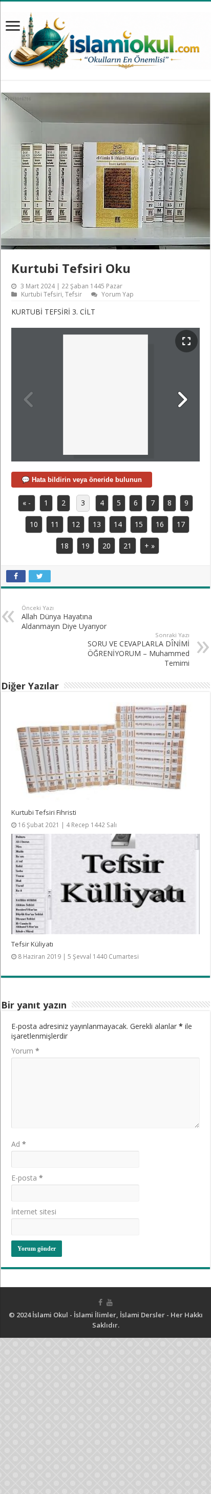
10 (34, 524)
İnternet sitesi (33, 1211)
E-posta (27, 1178)
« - (27, 503)
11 (55, 524)
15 (139, 524)
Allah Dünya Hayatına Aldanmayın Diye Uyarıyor (64, 617)
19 (85, 546)
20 (106, 546)
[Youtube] (110, 1302)
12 (76, 524)
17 (181, 524)
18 (64, 546)
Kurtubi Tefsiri (41, 294)
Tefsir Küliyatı (32, 944)
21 (127, 546)
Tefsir (73, 294)
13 (97, 524)
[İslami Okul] (105, 38)
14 (118, 524)
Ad (18, 1144)
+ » (149, 546)
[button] (182, 399)
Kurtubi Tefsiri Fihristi (43, 812)
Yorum (25, 1051)
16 (160, 524)
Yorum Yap (117, 294)
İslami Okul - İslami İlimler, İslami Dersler (98, 1314)
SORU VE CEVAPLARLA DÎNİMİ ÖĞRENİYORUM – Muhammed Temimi (138, 649)
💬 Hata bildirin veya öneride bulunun (82, 479)
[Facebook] (100, 1302)
